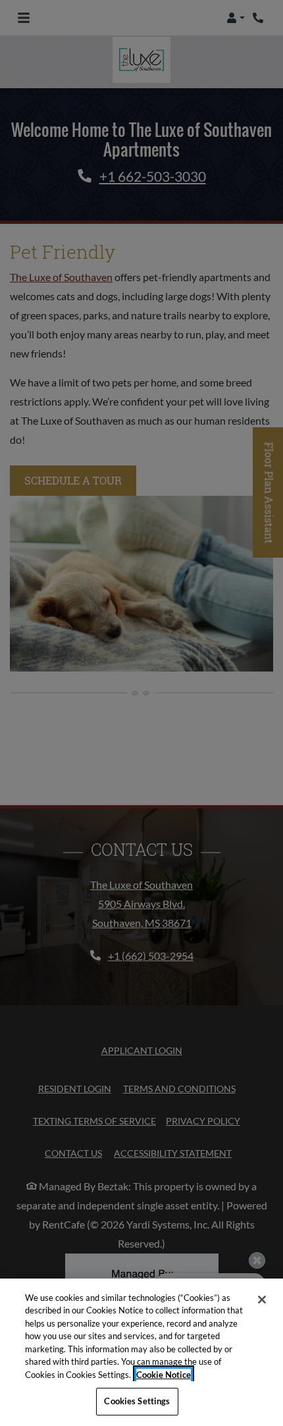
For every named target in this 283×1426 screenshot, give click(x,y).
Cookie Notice (163, 1374)
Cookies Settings (137, 1401)
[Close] (261, 1299)
